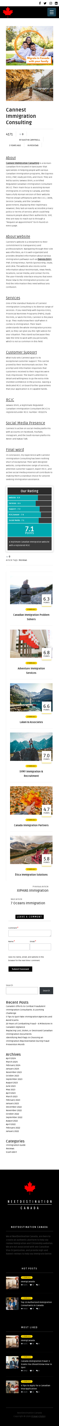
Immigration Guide (15, 1145)
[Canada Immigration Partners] (31, 814)
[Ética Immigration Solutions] (31, 863)
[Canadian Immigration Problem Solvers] (31, 603)
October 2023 (12, 1075)
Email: (33, 941)
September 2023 (14, 1079)
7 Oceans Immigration (28, 903)
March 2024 (12, 1061)
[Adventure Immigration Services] (31, 657)
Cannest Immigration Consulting (22, 163)
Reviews (34, 145)
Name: (11, 941)
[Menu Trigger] (51, 12)
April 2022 (11, 1124)
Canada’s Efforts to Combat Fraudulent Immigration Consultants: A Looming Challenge (25, 1010)
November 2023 (14, 1072)
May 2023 (10, 1089)
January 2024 (12, 1068)
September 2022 (14, 1117)
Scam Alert (11, 1152)
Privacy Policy (38, 1416)
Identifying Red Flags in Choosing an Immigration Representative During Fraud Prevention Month (27, 1041)
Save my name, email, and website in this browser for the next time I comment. (26, 959)
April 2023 (11, 1093)
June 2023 (11, 1086)
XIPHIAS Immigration (32, 891)
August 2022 (12, 1120)
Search (9, 985)
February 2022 (13, 1127)
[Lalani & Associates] (31, 710)
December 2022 (14, 1107)
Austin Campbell (31, 140)
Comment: (13, 927)
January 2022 (12, 1131)
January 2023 (12, 1103)
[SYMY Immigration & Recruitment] (31, 760)
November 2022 (14, 1110)
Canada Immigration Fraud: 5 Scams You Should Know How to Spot (36, 1364)
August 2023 (12, 1082)
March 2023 (11, 1096)
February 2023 (13, 1100)
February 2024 (13, 1065)
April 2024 (11, 1058)
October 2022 (12, 1114)
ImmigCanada (28, 1281)
